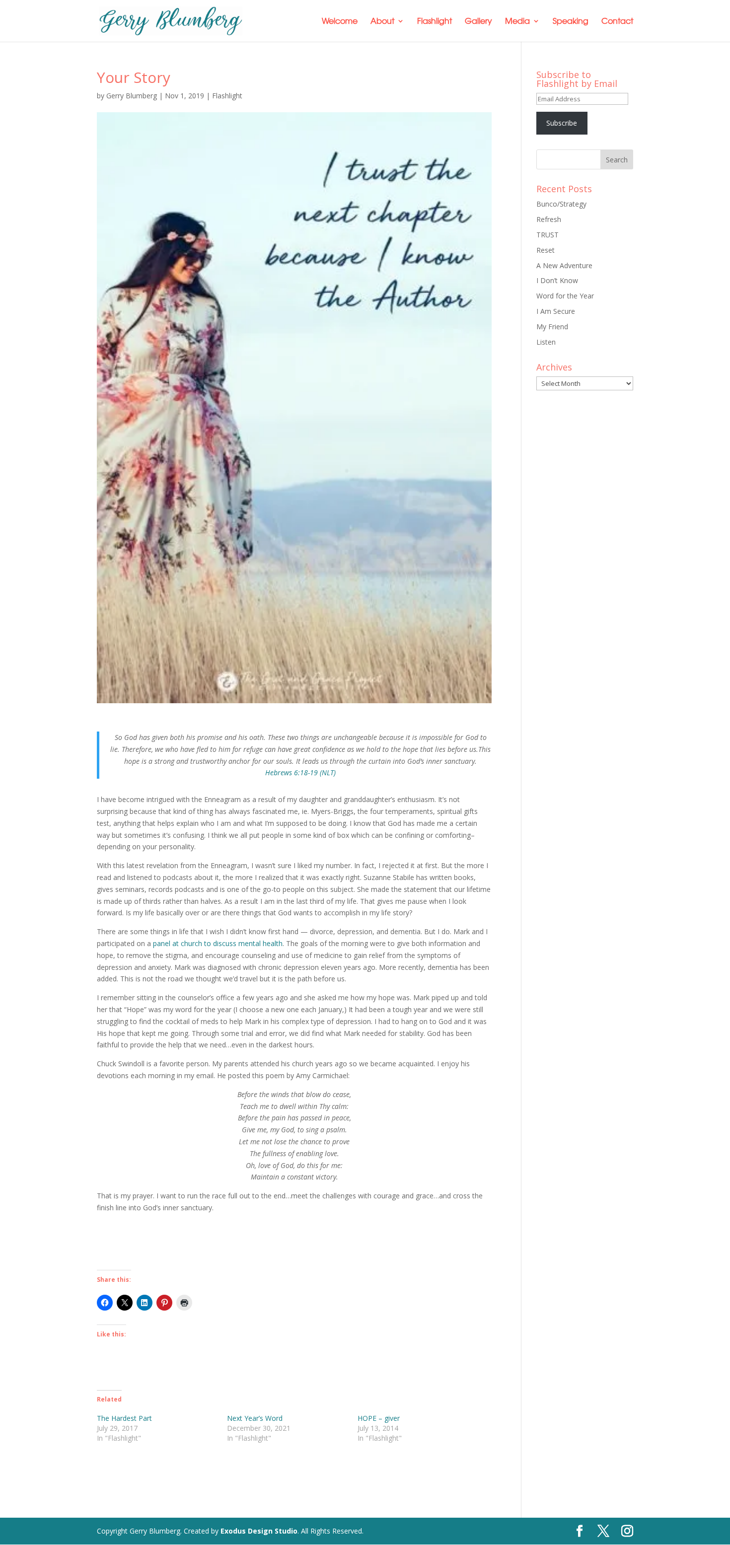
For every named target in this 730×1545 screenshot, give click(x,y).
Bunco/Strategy (561, 204)
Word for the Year (565, 295)
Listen (546, 342)
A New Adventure (564, 265)
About (382, 21)
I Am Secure (555, 311)
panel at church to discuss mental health (218, 943)
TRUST (547, 234)
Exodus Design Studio (258, 1531)
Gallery (478, 21)
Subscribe (561, 123)
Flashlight (434, 21)
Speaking (570, 21)
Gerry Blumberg (131, 95)
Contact (617, 21)
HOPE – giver (379, 1418)
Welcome (340, 21)
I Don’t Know (557, 280)
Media (517, 21)
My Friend (552, 326)
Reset (545, 250)
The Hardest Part (124, 1418)
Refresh (548, 219)
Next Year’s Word (255, 1418)
